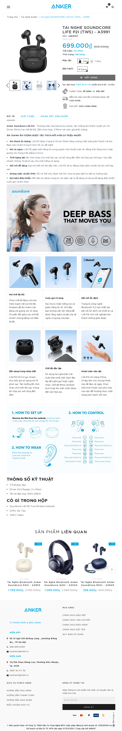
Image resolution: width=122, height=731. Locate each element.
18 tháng (82, 69)
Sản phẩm (61, 531)
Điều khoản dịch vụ (18, 705)
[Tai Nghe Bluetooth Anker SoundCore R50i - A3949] (97, 565)
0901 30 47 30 (83, 84)
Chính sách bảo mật (74, 615)
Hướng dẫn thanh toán (20, 695)
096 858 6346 (17, 646)
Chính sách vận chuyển (76, 620)
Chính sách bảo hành (75, 624)
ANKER (92, 728)
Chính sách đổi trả (73, 629)
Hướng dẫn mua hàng (19, 690)
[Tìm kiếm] (112, 7)
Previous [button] (7, 85)
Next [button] (59, 85)
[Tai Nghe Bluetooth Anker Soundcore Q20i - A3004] (61, 565)
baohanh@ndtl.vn (19, 651)
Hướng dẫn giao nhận (19, 700)
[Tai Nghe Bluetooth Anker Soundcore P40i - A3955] (24, 565)
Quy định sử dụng (72, 634)
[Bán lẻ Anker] (61, 6)
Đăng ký (89, 707)
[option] (33, 51)
